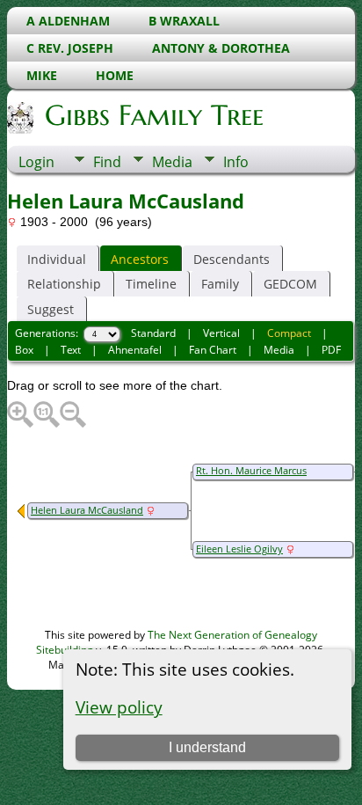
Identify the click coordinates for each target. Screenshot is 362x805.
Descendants (231, 259)
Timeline (151, 283)
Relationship (64, 283)
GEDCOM (290, 283)
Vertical (221, 333)
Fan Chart (212, 349)
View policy (119, 707)
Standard (153, 333)
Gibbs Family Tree (154, 115)
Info (236, 162)
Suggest (50, 309)
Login (36, 162)
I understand (207, 747)
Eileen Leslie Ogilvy (239, 549)
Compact (289, 333)
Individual (56, 259)
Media (172, 162)
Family (220, 283)
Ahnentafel (135, 349)
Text (71, 349)
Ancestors (140, 259)
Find (107, 162)
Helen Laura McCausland (87, 510)
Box (24, 349)
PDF (331, 349)
